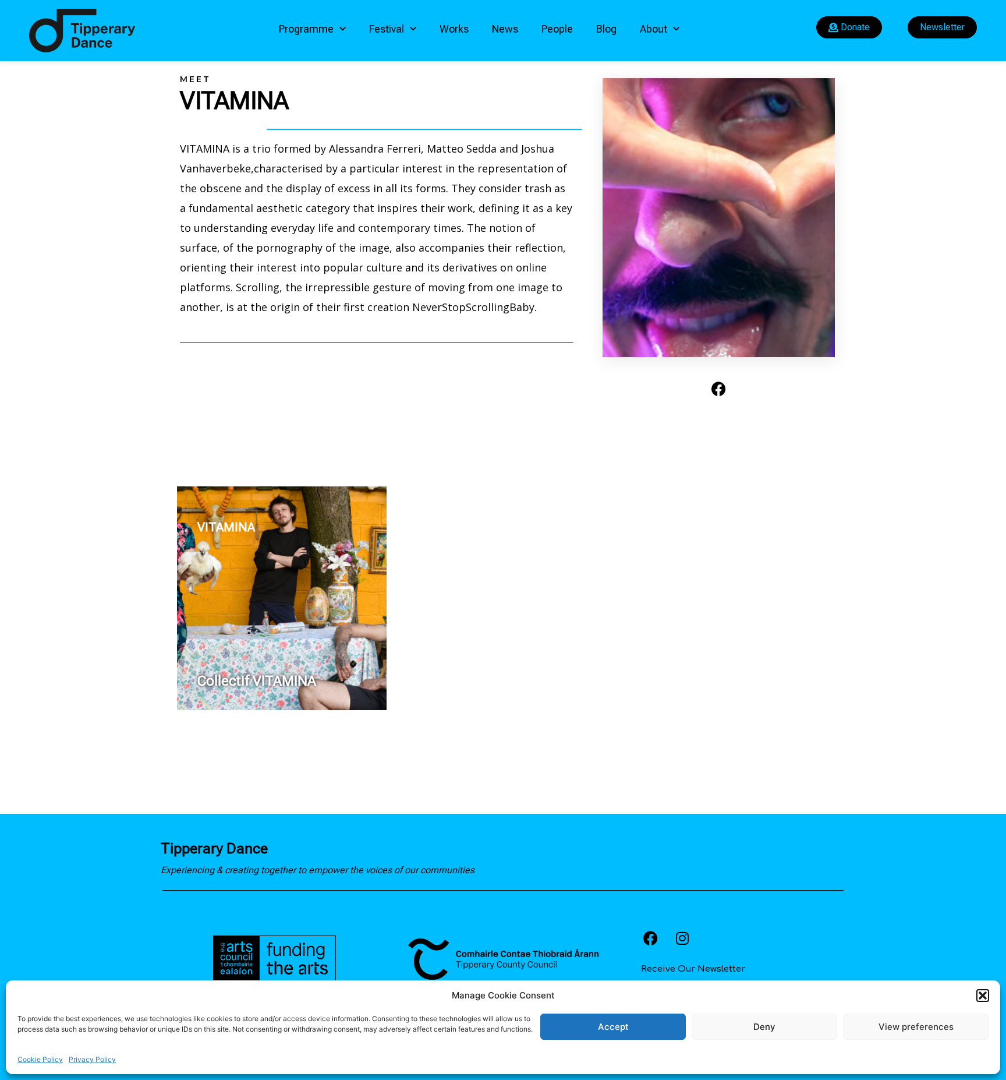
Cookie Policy (40, 1059)
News (505, 29)
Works (454, 29)
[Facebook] (719, 389)
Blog (606, 29)
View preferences (916, 1026)
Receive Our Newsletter (693, 969)
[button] (983, 995)
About (653, 29)
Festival (386, 29)
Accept (613, 1026)
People (557, 29)
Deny (764, 1026)
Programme (306, 29)
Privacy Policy (92, 1059)
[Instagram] (682, 938)
